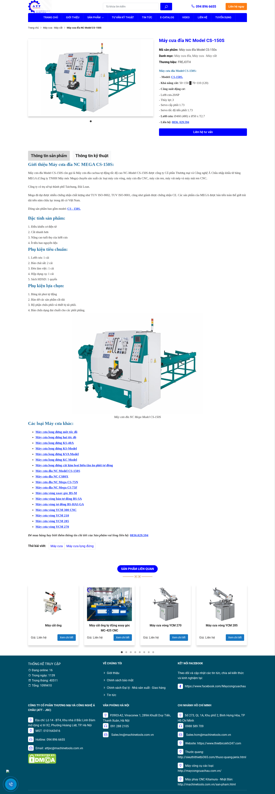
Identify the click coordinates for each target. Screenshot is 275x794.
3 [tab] (131, 652)
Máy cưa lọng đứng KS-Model (56, 448)
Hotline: (41, 739)
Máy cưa (57, 546)
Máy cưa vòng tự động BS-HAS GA (60, 504)
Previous (18, 616)
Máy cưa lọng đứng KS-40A (55, 443)
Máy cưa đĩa (183, 56)
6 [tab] (144, 652)
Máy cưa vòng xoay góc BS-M (56, 493)
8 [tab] (153, 652)
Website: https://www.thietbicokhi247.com (213, 743)
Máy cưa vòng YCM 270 (52, 526)
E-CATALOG (167, 17)
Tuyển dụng (223, 17)
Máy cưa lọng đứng (80, 546)
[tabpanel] (90, 77)
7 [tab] (149, 652)
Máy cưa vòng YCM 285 (52, 521)
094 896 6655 (206, 6)
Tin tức (147, 17)
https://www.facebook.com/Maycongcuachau (215, 686)
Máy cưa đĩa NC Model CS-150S (58, 471)
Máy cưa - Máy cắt (52, 27)
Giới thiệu (72, 17)
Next (257, 616)
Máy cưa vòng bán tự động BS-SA (59, 498)
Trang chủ (50, 17)
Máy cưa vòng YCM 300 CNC (56, 510)
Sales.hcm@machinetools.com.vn (208, 735)
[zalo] (7, 770)
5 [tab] (140, 652)
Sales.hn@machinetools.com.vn (132, 735)
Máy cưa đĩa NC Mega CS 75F (56, 487)
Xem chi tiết (66, 637)
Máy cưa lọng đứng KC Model (56, 459)
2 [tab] (126, 652)
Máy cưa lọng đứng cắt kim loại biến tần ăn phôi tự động (74, 465)
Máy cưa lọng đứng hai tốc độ (56, 437)
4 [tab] (135, 652)
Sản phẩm (94, 17)
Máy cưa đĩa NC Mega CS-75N (57, 482)
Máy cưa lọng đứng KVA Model (57, 454)
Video (186, 17)
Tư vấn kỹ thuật (123, 17)
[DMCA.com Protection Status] (42, 758)
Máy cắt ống (53, 625)
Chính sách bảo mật (120, 680)
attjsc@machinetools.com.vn (64, 748)
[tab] (49, 156)
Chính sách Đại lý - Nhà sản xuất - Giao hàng (136, 688)
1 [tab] (91, 121)
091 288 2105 (119, 726)
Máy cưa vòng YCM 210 (52, 515)
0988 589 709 (194, 726)
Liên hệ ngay (236, 6)
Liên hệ (202, 17)
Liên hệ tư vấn (203, 132)
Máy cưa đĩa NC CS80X (52, 476)
